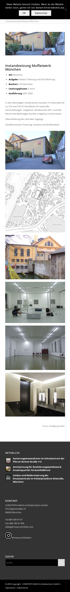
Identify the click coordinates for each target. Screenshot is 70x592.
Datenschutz (22, 587)
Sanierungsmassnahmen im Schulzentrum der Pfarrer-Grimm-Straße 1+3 (38, 460)
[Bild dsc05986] (36, 258)
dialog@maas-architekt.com (19, 526)
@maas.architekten (21, 537)
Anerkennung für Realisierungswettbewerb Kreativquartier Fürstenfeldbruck (37, 468)
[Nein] (65, 9)
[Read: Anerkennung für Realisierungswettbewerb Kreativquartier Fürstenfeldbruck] (8, 469)
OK (24, 13)
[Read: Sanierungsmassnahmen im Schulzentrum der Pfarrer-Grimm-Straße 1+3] (8, 460)
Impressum (10, 587)
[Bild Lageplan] (36, 203)
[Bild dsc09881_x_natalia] (36, 349)
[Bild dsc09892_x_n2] (36, 303)
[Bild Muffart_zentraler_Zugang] (36, 151)
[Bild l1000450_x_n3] (36, 395)
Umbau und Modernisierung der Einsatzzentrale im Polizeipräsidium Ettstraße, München (38, 478)
